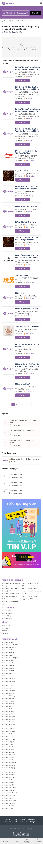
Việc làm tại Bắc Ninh (8, 671)
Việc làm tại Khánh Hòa (8, 728)
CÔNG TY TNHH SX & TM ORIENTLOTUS (26, 193)
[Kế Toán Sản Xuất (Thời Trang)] (8, 226)
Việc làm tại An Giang (8, 660)
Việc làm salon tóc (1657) (29, 588)
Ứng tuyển (22, 80)
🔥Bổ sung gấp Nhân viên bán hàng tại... (24, 459)
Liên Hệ (22, 819)
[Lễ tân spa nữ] (8, 297)
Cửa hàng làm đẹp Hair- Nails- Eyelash (27, 330)
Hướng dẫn (23, 822)
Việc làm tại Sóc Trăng (8, 777)
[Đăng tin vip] (21, 525)
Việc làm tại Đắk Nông (8, 696)
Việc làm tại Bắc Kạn (8, 665)
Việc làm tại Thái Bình (8, 785)
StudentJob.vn (6, 628)
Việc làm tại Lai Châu (8, 736)
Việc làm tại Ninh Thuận (8, 755)
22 (26, 404)
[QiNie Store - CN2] (5, 484)
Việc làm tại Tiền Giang (8, 795)
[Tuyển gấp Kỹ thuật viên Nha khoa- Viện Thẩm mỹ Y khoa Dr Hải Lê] (8, 242)
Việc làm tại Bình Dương (9, 647)
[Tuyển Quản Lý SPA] (8, 280)
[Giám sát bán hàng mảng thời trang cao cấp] (8, 349)
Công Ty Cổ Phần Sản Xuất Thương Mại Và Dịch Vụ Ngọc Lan (28, 73)
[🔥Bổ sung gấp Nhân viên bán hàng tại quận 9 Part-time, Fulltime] (5, 460)
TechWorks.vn (6, 625)
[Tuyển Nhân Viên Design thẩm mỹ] (8, 175)
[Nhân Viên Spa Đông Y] (8, 388)
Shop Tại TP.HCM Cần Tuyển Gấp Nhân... (22, 441)
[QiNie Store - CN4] (5, 491)
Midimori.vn (5, 630)
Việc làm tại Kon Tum (8, 734)
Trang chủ (8, 819)
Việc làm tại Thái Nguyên (9, 787)
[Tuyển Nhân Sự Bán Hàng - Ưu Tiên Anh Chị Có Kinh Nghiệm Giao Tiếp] (6, 422)
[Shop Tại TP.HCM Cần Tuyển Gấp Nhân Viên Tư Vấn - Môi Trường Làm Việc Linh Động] (6, 442)
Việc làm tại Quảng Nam (9, 765)
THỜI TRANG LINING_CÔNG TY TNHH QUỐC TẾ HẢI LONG (27, 157)
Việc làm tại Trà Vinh (8, 798)
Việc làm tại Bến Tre (7, 673)
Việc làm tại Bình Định (8, 676)
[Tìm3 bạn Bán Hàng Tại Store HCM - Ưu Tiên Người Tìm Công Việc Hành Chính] (6, 432)
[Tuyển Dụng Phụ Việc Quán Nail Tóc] (8, 331)
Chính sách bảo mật (11, 822)
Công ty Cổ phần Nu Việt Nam (27, 225)
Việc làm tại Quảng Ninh (9, 772)
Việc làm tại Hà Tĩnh (7, 714)
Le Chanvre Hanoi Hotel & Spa (27, 296)
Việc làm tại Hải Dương (8, 716)
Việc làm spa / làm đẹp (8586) (11, 593)
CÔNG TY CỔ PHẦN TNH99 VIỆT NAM (28, 279)
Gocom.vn (5, 633)
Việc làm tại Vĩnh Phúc (8, 806)
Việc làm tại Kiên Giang (8, 731)
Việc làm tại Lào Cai (7, 744)
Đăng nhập (38, 841)
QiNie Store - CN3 (15, 475)
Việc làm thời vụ (6, 616)
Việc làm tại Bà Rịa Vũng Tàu (10, 658)
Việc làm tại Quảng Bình (9, 762)
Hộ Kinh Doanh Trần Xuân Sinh (27, 209)
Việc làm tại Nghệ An (8, 749)
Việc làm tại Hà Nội (7, 642)
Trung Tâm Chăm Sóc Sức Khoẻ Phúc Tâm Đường (28, 313)
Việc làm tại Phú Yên (7, 760)
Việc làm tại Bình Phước (8, 678)
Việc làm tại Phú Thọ (7, 757)
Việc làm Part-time (7, 613)
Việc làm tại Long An (8, 655)
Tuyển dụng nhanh (27, 842)
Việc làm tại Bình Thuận (8, 681)
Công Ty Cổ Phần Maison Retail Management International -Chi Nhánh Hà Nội (28, 94)
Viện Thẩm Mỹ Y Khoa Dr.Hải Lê (28, 174)
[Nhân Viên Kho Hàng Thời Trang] (8, 211)
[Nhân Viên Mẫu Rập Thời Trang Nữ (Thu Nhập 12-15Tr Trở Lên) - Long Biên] (8, 369)
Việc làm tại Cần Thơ (8, 688)
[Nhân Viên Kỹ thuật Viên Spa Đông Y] (8, 313)
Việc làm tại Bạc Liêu (8, 668)
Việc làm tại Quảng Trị (8, 774)
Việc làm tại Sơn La (7, 780)
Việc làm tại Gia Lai (7, 706)
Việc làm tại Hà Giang (8, 709)
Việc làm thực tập (7, 618)
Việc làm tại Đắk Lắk (8, 693)
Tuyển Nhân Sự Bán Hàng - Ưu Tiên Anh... (23, 421)
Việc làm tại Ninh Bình (8, 752)
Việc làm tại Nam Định (8, 747)
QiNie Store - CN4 (15, 490)
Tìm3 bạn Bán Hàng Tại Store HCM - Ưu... (23, 431)
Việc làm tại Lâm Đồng (8, 739)
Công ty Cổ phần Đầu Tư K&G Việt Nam (28, 350)
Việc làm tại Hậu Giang (8, 719)
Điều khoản (31, 819)
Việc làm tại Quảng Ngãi (9, 768)
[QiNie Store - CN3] (5, 476)
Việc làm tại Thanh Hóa (8, 790)
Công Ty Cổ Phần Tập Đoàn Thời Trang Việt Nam (28, 261)
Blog (15, 819)
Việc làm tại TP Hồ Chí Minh (10, 644)
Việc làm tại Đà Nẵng (8, 650)
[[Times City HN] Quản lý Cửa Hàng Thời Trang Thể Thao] (8, 155)
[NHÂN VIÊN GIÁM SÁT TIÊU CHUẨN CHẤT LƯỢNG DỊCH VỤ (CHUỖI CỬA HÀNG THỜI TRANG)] (8, 260)
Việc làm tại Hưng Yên (8, 724)
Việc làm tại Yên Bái (7, 808)
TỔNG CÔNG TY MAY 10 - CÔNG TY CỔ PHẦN (28, 370)
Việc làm (16, 841)
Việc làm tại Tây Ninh (8, 782)
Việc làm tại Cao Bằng (8, 690)
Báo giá (32, 822)
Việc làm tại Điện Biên (8, 698)
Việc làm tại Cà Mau (7, 685)
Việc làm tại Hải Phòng (8, 652)
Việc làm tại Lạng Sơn (8, 742)
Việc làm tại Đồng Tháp (8, 703)
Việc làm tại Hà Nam (8, 711)
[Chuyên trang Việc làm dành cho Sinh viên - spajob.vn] (8, 3)
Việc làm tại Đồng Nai (8, 701)
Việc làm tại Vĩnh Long (8, 803)
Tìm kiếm (35, 13)
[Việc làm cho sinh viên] (21, 560)
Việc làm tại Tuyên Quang (9, 800)
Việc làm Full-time (7, 611)
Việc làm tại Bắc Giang (8, 663)
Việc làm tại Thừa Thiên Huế (10, 793)
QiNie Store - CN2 (15, 482)
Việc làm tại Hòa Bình (8, 722)
